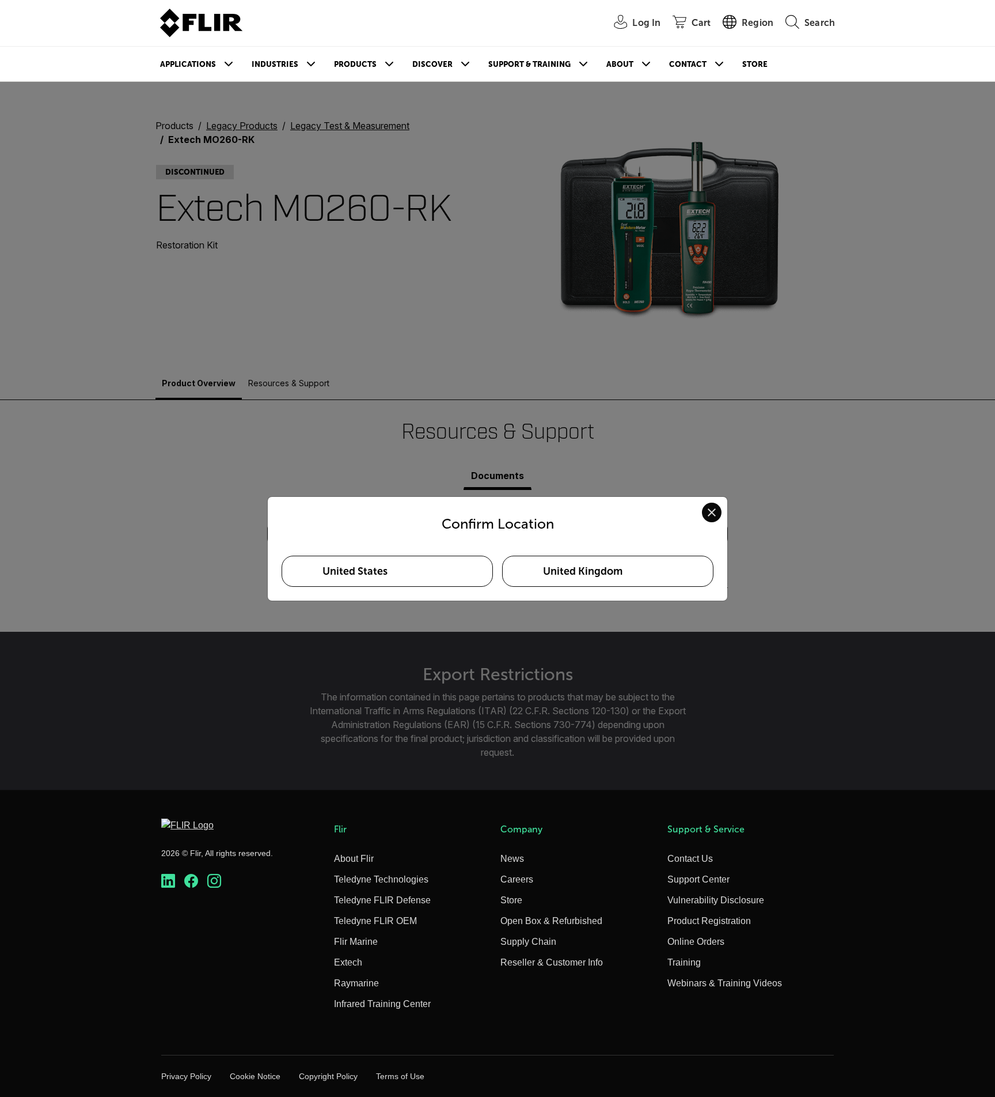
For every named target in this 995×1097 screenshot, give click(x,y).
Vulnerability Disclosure (715, 900)
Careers (516, 879)
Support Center (698, 879)
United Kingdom (582, 571)
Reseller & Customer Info (551, 962)
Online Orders (695, 942)
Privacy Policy (186, 1076)
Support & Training (529, 64)
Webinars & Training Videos (724, 983)
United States (355, 571)
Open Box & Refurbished (551, 921)
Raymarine (356, 983)
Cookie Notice (255, 1076)
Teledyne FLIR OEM (375, 921)
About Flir (354, 859)
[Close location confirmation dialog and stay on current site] (711, 512)
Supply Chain (528, 942)
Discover (432, 64)
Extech (348, 962)
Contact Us (690, 859)
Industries (275, 64)
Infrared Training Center (382, 1004)
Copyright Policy (328, 1076)
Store (755, 64)
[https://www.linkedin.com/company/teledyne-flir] (168, 881)
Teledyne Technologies (381, 879)
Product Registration (709, 921)
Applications (188, 64)
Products (355, 64)
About (619, 64)
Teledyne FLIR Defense (382, 900)
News (512, 859)
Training (684, 962)
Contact (688, 64)
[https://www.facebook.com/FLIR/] (191, 881)
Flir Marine (356, 942)
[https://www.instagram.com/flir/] (214, 881)
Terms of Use (400, 1076)
